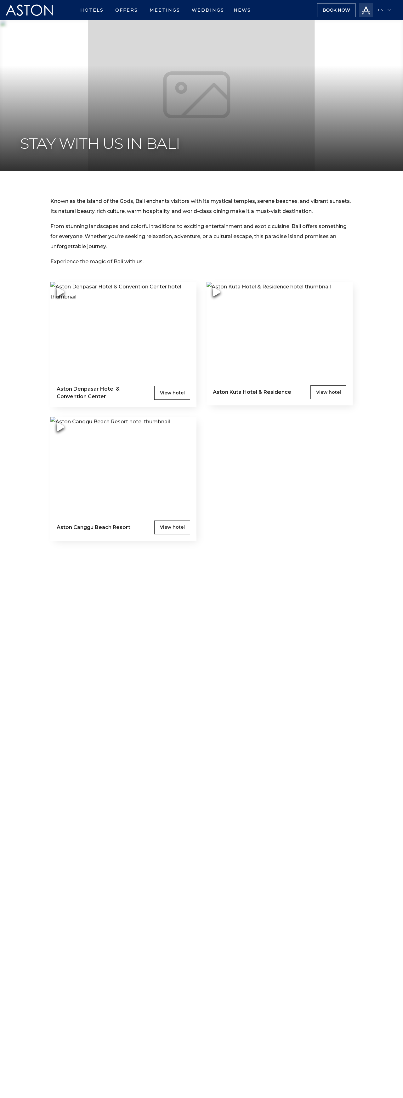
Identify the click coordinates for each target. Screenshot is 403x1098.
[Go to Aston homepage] (29, 18)
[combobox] (385, 10)
